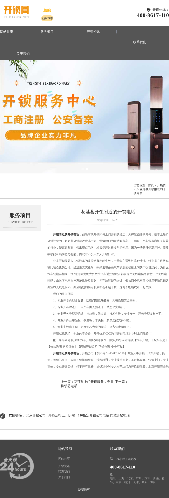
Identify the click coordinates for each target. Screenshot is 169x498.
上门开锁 (68, 415)
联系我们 (139, 42)
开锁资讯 (93, 31)
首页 (151, 185)
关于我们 (23, 54)
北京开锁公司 (36, 415)
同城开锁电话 (120, 415)
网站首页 (6, 31)
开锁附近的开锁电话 (66, 234)
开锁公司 (54, 415)
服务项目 (47, 31)
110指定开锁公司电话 (93, 415)
